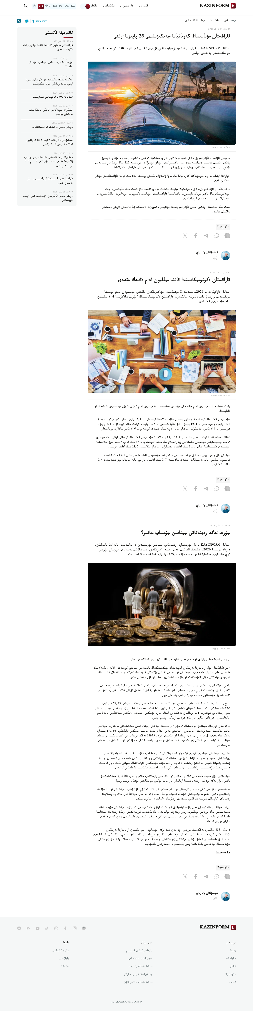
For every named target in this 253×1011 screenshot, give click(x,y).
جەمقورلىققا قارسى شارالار (138, 975)
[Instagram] (227, 236)
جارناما (65, 967)
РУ (60, 6)
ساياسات (231, 959)
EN (55, 6)
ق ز (41, 6)
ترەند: (232, 21)
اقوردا (225, 21)
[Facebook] (196, 236)
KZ (73, 6)
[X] (185, 236)
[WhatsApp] (217, 236)
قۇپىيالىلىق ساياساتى (140, 959)
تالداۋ (94, 6)
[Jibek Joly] (38, 21)
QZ (67, 6)
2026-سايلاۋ (191, 21)
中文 (48, 6)
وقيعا (204, 21)
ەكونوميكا (223, 227)
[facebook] (65, 928)
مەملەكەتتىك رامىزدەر (140, 967)
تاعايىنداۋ (214, 21)
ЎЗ (34, 6)
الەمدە (232, 983)
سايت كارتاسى (60, 951)
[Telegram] (206, 236)
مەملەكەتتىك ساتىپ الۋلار (138, 983)
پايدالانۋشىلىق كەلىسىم (139, 951)
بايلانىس (64, 959)
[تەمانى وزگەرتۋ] (85, 6)
